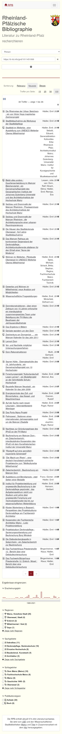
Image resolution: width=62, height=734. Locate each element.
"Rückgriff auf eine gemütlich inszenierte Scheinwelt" (19, 452)
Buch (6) (10, 703)
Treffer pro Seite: (27, 91)
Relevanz (21, 85)
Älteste (42, 85)
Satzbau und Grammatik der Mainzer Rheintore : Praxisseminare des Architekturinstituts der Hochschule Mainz (22, 208)
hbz (25, 727)
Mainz (24, 724)
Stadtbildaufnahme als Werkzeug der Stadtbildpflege (21, 122)
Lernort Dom (11, 341)
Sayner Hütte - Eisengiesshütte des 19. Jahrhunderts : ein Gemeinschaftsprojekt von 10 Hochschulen (22, 366)
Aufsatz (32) (11, 700)
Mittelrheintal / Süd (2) (16, 624)
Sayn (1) (10, 627)
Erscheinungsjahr (12, 588)
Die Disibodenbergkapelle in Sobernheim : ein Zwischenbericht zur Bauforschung (21, 542)
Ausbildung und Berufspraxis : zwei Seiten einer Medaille (21, 478)
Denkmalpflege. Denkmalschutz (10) (22, 646)
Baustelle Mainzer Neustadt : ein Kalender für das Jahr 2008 (20, 388)
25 (45, 91)
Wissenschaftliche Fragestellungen (21, 296)
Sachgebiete (10, 638)
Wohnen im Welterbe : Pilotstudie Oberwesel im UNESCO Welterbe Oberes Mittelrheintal (21, 259)
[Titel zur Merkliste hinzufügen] (58, 111)
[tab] (8, 86)
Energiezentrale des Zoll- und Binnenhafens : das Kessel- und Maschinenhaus (20, 396)
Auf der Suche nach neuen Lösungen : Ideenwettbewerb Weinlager (19, 405)
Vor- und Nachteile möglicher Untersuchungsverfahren (19, 346)
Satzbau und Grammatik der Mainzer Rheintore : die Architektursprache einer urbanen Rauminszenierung (21, 221)
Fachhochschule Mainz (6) (19, 674)
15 (39, 91)
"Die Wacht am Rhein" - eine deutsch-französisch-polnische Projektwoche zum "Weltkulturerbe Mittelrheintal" (21, 462)
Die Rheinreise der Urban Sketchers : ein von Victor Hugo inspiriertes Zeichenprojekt (22, 114)
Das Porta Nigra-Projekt (16, 412)
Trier (33, 724)
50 (50, 91)
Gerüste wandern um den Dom (20, 330)
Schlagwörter (10, 667)
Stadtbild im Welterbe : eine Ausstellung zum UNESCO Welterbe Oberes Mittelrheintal (22, 130)
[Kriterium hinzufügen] (31, 66)
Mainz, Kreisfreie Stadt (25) (18, 614)
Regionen (9, 610)
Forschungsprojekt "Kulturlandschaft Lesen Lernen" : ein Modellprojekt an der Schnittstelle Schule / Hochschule (22, 378)
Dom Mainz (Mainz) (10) (17, 671)
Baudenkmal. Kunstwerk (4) (18, 652)
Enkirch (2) (11, 620)
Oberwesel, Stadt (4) (15, 617)
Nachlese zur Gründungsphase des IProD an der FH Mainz (22, 430)
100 (56, 91)
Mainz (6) (11, 678)
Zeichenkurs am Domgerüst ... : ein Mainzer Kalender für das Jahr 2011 (22, 336)
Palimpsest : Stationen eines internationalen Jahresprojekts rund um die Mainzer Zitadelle (22, 419)
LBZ (24, 721)
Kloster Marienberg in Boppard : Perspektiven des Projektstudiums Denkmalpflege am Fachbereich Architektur (21, 511)
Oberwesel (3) (13, 684)
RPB (10, 5)
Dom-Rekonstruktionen (16, 351)
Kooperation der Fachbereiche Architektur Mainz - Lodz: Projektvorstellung (19, 522)
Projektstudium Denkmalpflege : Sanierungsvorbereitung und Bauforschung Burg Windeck (20, 532)
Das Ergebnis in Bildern (16, 326)
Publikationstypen (12, 695)
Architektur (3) (12, 656)
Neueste (32, 85)
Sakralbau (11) (13, 642)
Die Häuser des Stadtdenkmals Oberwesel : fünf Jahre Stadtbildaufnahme (20, 232)
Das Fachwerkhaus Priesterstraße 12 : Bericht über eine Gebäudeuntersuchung (21, 551)
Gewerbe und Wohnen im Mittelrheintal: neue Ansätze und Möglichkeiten (20, 289)
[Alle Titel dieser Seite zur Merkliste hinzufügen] (58, 104)
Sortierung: (9, 85)
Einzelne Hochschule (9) (17, 649)
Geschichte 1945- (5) (16, 681)
